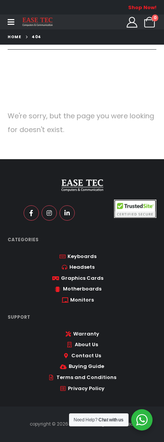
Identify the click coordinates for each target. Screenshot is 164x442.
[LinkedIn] (67, 213)
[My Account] (131, 22)
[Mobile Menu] (11, 22)
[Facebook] (31, 213)
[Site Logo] (37, 22)
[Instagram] (49, 213)
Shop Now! (142, 7)
